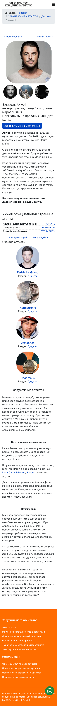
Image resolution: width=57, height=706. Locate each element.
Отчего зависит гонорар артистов (19, 664)
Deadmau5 (28, 378)
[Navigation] (53, 4)
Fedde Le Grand (27, 272)
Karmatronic (28, 307)
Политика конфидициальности (18, 677)
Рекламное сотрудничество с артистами (23, 632)
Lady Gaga (8, 472)
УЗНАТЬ (50, 223)
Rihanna (20, 472)
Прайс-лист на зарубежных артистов (21, 673)
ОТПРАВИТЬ (47, 231)
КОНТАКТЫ (48, 227)
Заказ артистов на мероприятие (19, 649)
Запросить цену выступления (22, 125)
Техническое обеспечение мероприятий (23, 645)
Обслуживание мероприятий (17, 641)
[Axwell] (29, 62)
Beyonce (31, 472)
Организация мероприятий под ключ (21, 636)
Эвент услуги (9, 627)
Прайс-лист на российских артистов (21, 668)
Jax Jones (28, 342)
